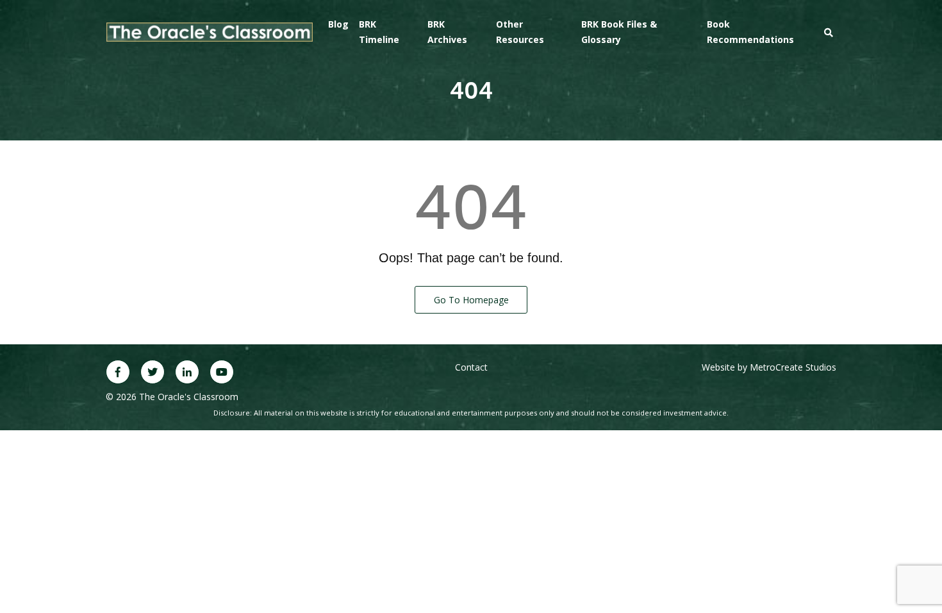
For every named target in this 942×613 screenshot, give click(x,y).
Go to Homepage (471, 300)
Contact (471, 367)
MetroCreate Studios (793, 367)
